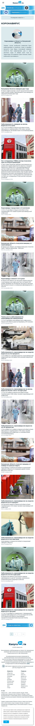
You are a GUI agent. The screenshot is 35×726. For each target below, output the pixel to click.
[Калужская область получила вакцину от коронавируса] (17, 229)
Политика (9, 676)
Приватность (24, 686)
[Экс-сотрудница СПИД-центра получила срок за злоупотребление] (17, 147)
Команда (23, 682)
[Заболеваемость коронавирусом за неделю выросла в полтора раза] (17, 524)
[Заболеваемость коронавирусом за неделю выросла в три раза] (17, 596)
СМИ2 (28, 663)
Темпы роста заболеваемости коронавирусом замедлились (12, 317)
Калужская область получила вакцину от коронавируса (16, 244)
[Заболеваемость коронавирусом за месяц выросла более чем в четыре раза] (17, 375)
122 (23, 634)
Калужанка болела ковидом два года (15, 89)
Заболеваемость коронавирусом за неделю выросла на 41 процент (17, 501)
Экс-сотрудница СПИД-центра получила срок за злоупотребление (16, 161)
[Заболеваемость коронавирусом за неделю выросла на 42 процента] (17, 338)
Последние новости (17, 17)
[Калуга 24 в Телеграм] (17, 625)
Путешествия (10, 681)
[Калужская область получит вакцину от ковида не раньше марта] (17, 450)
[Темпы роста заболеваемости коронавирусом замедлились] (17, 303)
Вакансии (23, 681)
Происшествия (11, 674)
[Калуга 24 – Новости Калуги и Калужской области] (18, 2)
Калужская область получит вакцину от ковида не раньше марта (16, 464)
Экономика (10, 684)
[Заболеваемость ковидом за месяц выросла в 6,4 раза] (17, 110)
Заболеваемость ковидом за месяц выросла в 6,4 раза (14, 124)
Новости (23, 674)
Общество (10, 673)
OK (6, 721)
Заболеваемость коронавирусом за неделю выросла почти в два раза (17, 573)
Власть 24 (23, 678)
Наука (8, 678)
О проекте (23, 679)
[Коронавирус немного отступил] (17, 265)
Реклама (23, 687)
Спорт (8, 687)
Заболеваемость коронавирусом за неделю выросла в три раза (17, 610)
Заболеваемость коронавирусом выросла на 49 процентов (16, 426)
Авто (8, 686)
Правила (23, 684)
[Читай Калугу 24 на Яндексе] (17, 8)
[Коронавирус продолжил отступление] (17, 194)
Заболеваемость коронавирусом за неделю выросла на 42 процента (17, 353)
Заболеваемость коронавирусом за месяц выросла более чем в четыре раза (16, 389)
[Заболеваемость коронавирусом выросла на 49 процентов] (17, 412)
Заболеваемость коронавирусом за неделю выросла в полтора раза (17, 538)
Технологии (10, 682)
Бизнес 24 (23, 676)
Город (22, 673)
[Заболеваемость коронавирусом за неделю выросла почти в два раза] (17, 559)
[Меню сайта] (3, 2)
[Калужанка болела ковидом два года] (17, 75)
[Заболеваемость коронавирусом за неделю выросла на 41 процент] (17, 487)
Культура (9, 679)
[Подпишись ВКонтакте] (17, 12)
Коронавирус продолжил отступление (15, 208)
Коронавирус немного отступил (13, 278)
